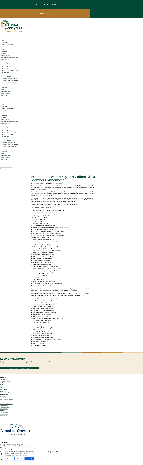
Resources (4, 87)
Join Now (5, 65)
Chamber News (6, 91)
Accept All (29, 459)
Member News (6, 93)
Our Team (5, 42)
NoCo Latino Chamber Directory (11, 69)
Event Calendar (4, 405)
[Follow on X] (1, 459)
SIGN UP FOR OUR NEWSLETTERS (19, 368)
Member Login (6, 72)
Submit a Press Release (6, 399)
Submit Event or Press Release (45, 4)
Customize (9, 459)
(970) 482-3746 (4, 446)
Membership (4, 63)
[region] (19, 454)
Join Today (3, 396)
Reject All (19, 459)
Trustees (4, 46)
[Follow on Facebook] (1, 454)
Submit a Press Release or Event (11, 70)
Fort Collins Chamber (39, 183)
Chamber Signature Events (9, 78)
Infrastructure (6, 55)
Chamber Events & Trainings (10, 80)
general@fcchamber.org (16, 446)
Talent (4, 53)
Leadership (5, 59)
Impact (3, 49)
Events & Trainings (6, 76)
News (2, 89)
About (3, 40)
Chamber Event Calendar (9, 82)
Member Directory (7, 67)
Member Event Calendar (9, 84)
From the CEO (6, 95)
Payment (2, 402)
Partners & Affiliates (7, 44)
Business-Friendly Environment (10, 57)
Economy (4, 51)
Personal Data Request (6, 407)
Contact (3, 99)
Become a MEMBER (45, 13)
